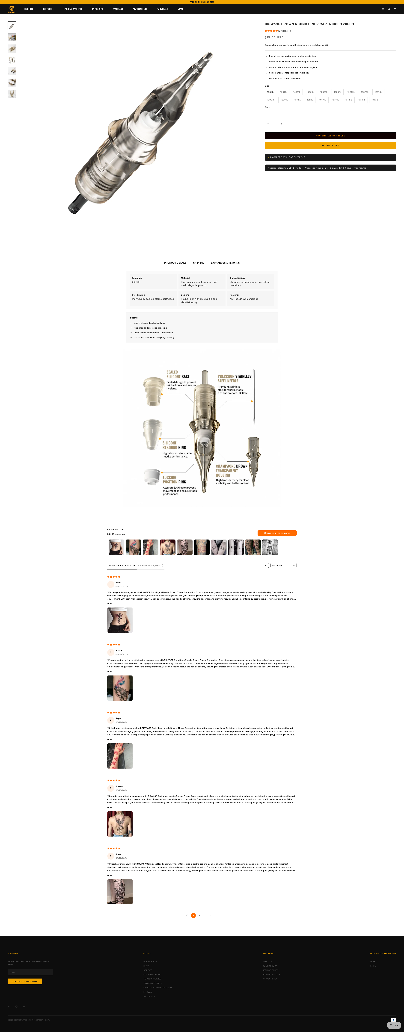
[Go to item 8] (236, 547)
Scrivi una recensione (277, 533)
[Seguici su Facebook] (9, 1006)
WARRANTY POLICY (271, 974)
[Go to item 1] (116, 547)
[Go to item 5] (185, 547)
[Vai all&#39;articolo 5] (12, 71)
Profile (373, 966)
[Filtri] (265, 565)
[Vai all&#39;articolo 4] (12, 60)
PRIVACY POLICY (270, 979)
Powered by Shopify (42, 1020)
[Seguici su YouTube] (24, 1006)
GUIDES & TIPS (150, 961)
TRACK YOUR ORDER (152, 983)
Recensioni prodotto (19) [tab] (122, 565)
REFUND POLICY (270, 966)
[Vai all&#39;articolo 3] (12, 48)
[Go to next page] (216, 915)
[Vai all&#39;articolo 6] (12, 82)
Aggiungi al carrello (330, 135)
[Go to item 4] (167, 547)
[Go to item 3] (150, 547)
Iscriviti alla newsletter (24, 981)
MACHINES (28, 9)
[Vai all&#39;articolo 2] (12, 37)
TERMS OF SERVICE (152, 979)
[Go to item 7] (219, 547)
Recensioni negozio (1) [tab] (150, 565)
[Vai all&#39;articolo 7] (12, 94)
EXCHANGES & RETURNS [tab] (225, 262)
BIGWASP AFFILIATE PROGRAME (157, 988)
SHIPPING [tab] (198, 262)
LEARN (181, 9)
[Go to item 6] (202, 547)
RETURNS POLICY (270, 970)
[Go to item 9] (253, 547)
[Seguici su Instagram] (16, 1006)
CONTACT (148, 970)
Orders (373, 961)
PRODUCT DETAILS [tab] (175, 262)
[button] (271, 30)
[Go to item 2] (133, 547)
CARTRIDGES (48, 9)
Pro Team (147, 992)
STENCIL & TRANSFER (73, 9)
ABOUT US (268, 961)
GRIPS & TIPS (97, 9)
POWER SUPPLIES (140, 9)
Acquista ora (330, 145)
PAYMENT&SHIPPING (152, 974)
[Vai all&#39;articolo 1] (12, 25)
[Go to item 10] (270, 547)
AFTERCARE (118, 9)
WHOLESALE (162, 9)
